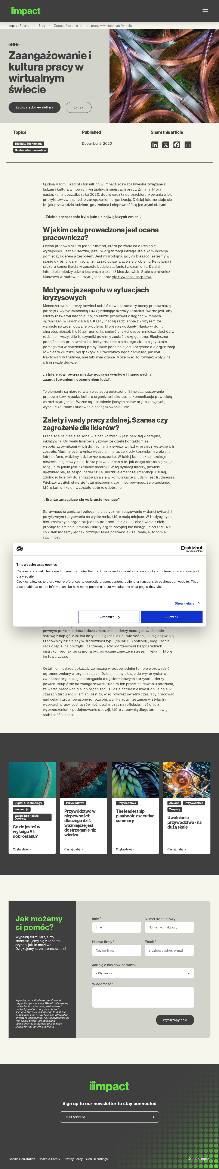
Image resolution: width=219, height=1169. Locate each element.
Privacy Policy (73, 1159)
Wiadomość (101, 984)
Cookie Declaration (22, 1159)
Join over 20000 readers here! (153, 1117)
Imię (95, 919)
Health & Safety (49, 1159)
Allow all (171, 617)
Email (149, 942)
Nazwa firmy (102, 942)
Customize (106, 617)
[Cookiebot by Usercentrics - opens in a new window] (184, 549)
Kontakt (78, 107)
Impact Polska (19, 25)
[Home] (25, 11)
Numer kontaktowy (160, 919)
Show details (184, 603)
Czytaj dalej (20, 849)
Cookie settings (97, 1159)
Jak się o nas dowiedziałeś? (114, 965)
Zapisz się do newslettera (34, 107)
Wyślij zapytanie (175, 1020)
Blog (41, 25)
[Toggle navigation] (205, 11)
